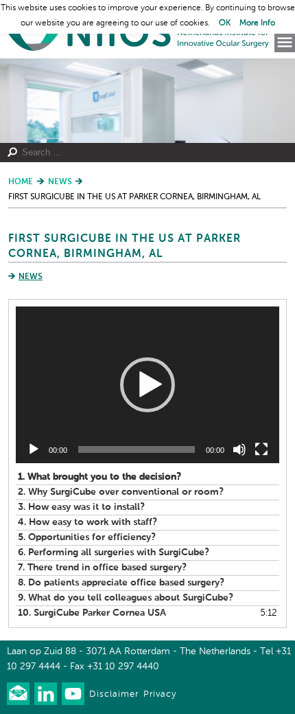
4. (87, 522)
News (31, 277)
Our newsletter (18, 693)
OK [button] (225, 23)
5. (87, 537)
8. (121, 583)
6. (113, 552)
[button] (147, 384)
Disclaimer (114, 694)
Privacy (159, 694)
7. (102, 567)
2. (121, 492)
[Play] (33, 449)
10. (92, 613)
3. (81, 507)
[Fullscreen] (261, 449)
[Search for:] (140, 152)
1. (99, 477)
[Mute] (239, 449)
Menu (284, 42)
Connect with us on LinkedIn (45, 693)
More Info (257, 23)
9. (125, 598)
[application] (147, 384)
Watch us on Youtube (73, 693)
